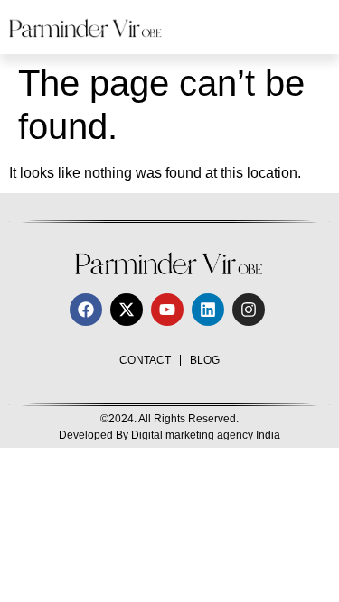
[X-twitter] (126, 309)
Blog (205, 360)
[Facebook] (86, 309)
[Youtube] (167, 309)
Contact (145, 360)
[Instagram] (248, 309)
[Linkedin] (208, 309)
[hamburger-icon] (309, 27)
